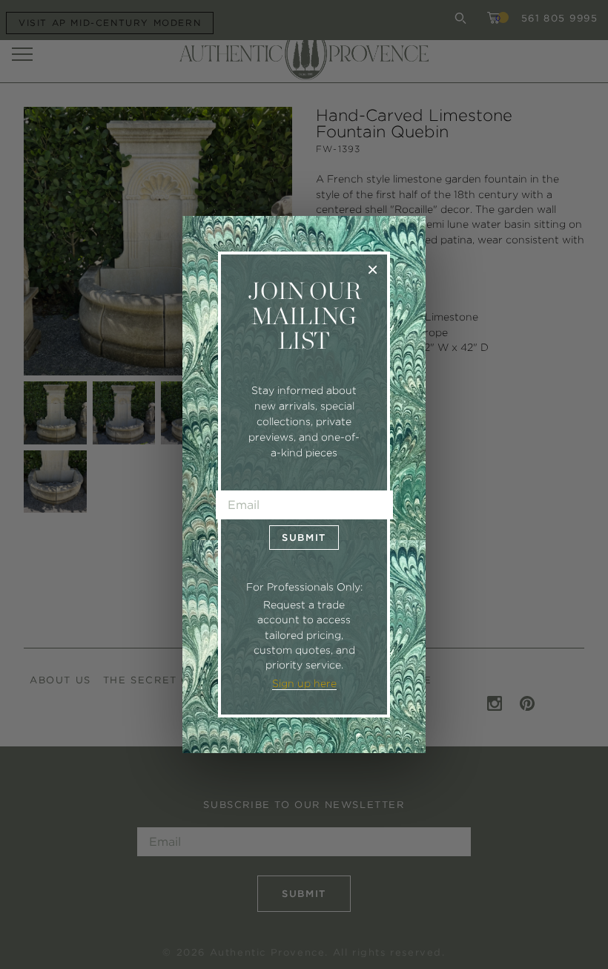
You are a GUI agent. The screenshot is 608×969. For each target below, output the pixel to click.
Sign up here (304, 683)
